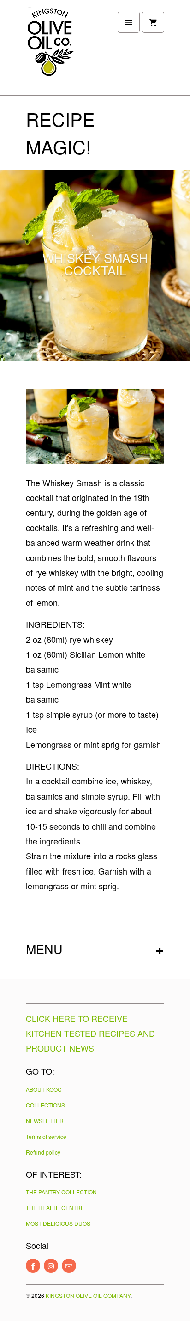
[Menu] (129, 22)
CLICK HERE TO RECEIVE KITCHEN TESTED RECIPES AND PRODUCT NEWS (90, 1033)
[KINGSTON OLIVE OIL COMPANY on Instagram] (51, 1266)
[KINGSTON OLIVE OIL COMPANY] (63, 51)
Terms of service (46, 1136)
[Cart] (153, 22)
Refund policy (43, 1152)
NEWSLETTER (45, 1121)
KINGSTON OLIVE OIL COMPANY (88, 1295)
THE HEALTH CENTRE (55, 1207)
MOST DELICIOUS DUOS (58, 1223)
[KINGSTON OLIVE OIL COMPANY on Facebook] (33, 1266)
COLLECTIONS (45, 1105)
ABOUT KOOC (44, 1089)
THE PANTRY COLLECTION (61, 1192)
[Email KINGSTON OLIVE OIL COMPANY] (69, 1266)
